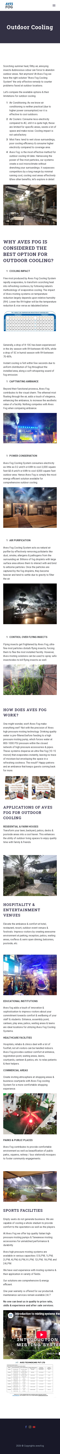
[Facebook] (26, 1427)
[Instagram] (30, 1427)
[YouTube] (34, 1427)
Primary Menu (54, 5)
